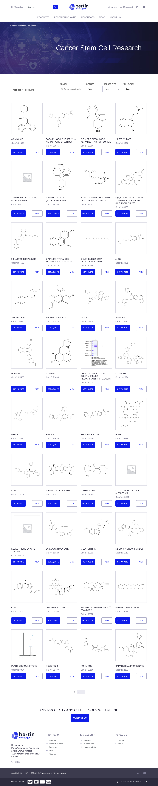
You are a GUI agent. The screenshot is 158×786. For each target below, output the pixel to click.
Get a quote (18, 152)
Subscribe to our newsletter (134, 782)
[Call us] (12, 762)
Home (12, 26)
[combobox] (40, 7)
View (37, 152)
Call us (17, 762)
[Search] (55, 7)
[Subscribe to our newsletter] (118, 782)
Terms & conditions (60, 773)
